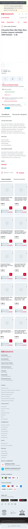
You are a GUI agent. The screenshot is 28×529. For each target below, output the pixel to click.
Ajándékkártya (4, 429)
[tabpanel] (14, 146)
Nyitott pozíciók (4, 443)
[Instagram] (9, 504)
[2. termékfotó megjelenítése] (6, 65)
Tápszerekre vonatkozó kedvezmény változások (10, 390)
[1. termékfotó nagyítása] (14, 50)
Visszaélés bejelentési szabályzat (7, 398)
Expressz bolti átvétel (9, 8)
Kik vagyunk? (3, 406)
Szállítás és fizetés (5, 388)
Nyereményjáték (4, 419)
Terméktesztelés (4, 437)
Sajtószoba (3, 415)
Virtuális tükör (4, 435)
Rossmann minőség (5, 408)
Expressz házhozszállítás (16, 6)
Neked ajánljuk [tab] (6, 179)
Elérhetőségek (4, 451)
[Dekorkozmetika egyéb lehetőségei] (14, 22)
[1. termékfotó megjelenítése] (2, 65)
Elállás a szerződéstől (5, 396)
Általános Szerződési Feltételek (7, 392)
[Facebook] (5, 504)
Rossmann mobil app (5, 425)
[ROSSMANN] (7, 352)
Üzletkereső (3, 457)
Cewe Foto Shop (4, 427)
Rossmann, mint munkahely (6, 445)
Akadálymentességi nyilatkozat (7, 400)
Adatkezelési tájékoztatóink (6, 394)
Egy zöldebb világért (5, 412)
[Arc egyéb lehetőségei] (20, 22)
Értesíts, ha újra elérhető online (10, 101)
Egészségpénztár (4, 431)
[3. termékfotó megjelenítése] (9, 65)
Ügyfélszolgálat (4, 453)
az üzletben (10, 212)
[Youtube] (12, 504)
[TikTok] (2, 504)
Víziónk (2, 410)
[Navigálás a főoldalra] (7, 14)
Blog (2, 417)
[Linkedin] (15, 504)
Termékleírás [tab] (5, 114)
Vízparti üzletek (4, 433)
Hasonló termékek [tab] (19, 179)
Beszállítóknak (4, 455)
